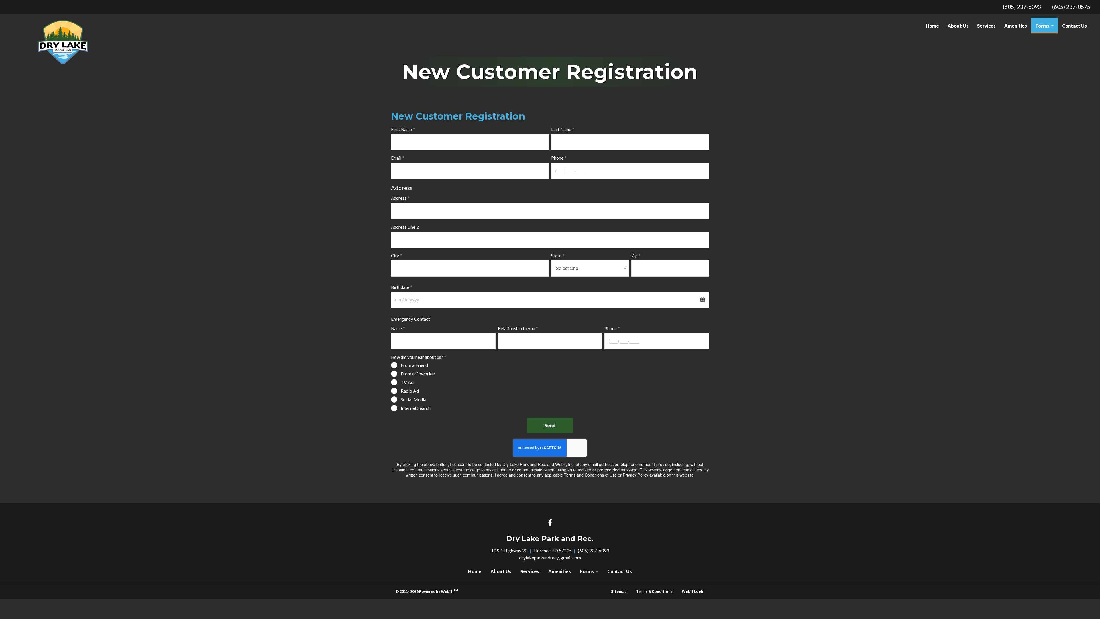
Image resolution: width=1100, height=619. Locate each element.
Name (396, 328)
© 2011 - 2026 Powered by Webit (427, 591)
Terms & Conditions (654, 591)
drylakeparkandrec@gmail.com (550, 557)
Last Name (561, 129)
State (556, 255)
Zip (634, 255)
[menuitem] (932, 26)
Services (986, 25)
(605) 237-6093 (1022, 6)
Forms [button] (1043, 25)
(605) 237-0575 (1071, 6)
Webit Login (693, 591)
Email (396, 157)
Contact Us (1074, 25)
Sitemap (619, 591)
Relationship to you (516, 328)
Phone (557, 157)
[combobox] (590, 268)
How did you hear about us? (417, 357)
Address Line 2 (405, 227)
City (395, 255)
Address (398, 198)
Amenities (1015, 25)
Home (932, 25)
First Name (401, 129)
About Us (958, 25)
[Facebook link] (550, 523)
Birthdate (400, 287)
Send (550, 425)
